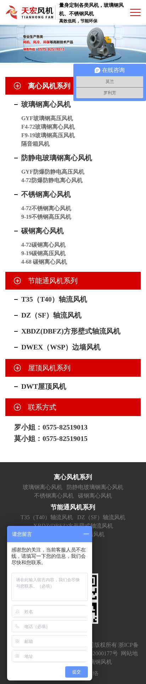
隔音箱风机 (35, 144)
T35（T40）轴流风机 (54, 299)
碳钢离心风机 (42, 231)
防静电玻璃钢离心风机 (56, 158)
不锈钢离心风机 (46, 194)
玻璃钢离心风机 (46, 104)
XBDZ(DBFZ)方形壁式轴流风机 (70, 331)
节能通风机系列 (53, 281)
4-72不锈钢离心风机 (46, 208)
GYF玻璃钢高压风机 (47, 118)
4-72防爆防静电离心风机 (52, 180)
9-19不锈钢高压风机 (46, 217)
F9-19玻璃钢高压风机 (48, 135)
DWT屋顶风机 (43, 386)
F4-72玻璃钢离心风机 (48, 127)
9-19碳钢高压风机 (43, 253)
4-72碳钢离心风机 (43, 245)
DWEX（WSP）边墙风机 (61, 347)
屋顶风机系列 (49, 368)
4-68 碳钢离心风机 (44, 262)
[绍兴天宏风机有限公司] (29, 12)
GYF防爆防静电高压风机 (52, 172)
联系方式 (42, 407)
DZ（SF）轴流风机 (51, 315)
